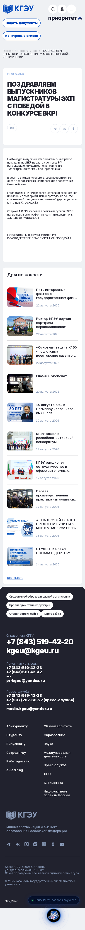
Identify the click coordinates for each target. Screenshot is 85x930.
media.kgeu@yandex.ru (29, 708)
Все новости (15, 577)
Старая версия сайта (23, 613)
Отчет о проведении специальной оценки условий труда (42, 873)
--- (8, 676)
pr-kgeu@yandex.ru (25, 680)
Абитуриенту (17, 726)
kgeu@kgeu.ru (32, 650)
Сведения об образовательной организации (39, 596)
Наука (48, 744)
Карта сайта (52, 613)
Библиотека (53, 783)
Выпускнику (15, 744)
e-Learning (14, 770)
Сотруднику (16, 752)
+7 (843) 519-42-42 (24, 672)
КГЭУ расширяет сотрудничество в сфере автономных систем (52, 468)
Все (12, 127)
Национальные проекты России (57, 793)
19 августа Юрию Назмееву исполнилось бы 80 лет (55, 409)
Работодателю (18, 761)
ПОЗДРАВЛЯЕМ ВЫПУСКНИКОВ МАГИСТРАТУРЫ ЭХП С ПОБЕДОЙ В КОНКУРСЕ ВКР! (36, 54)
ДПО (47, 774)
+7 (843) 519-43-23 (24, 695)
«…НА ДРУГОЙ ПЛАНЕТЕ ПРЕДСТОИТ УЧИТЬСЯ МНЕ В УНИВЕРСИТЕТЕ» (57, 524)
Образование (54, 735)
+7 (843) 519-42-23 (24, 667)
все (35, 50)
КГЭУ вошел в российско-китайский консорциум (54, 438)
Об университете (58, 726)
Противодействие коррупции (29, 605)
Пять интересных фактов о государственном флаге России (56, 295)
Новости (23, 50)
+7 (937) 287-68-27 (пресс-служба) (40, 700)
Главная (8, 50)
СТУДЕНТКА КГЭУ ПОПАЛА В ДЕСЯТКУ (53, 551)
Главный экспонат (51, 376)
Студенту (14, 735)
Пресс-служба (55, 765)
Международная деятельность (57, 754)
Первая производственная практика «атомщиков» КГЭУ (56, 497)
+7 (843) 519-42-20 (39, 641)
